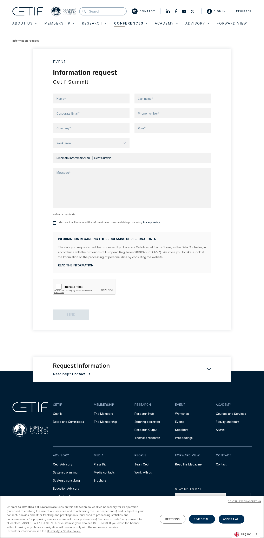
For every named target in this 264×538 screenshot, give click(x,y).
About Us (22, 23)
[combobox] (246, 534)
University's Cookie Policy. (64, 531)
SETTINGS (172, 519)
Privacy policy (151, 222)
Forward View (232, 23)
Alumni (220, 429)
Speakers (181, 429)
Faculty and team (227, 421)
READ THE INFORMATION (75, 265)
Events (179, 421)
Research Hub (144, 413)
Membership (57, 23)
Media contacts (104, 472)
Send (71, 314)
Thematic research (147, 438)
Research (92, 23)
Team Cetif (141, 464)
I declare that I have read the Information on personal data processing (109, 222)
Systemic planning (65, 472)
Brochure (100, 480)
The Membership (105, 421)
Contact (147, 11)
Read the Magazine (188, 464)
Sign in (220, 11)
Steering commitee (147, 421)
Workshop (182, 413)
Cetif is (57, 413)
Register (244, 11)
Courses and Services (231, 413)
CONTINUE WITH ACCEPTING (244, 501)
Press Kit (100, 464)
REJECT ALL (202, 519)
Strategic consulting (66, 480)
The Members (103, 413)
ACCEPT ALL (231, 519)
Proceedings (184, 438)
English (246, 534)
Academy (164, 23)
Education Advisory (66, 488)
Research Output (145, 429)
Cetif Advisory (62, 464)
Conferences (128, 23)
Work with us (143, 472)
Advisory (195, 23)
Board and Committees (68, 421)
